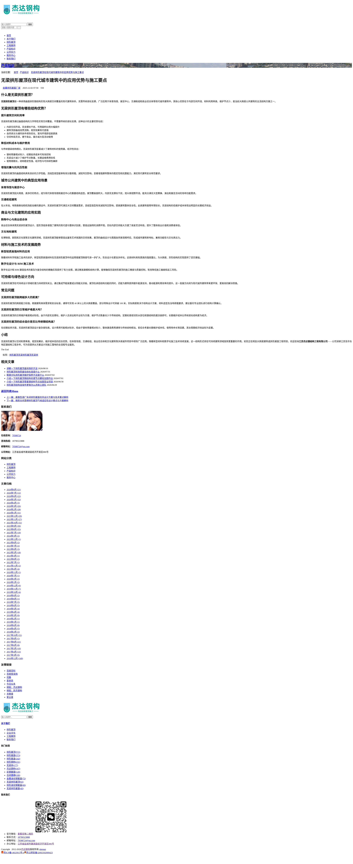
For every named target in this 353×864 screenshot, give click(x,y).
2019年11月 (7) (14, 589)
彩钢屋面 (13, 772)
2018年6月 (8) (13, 625)
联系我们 (11, 59)
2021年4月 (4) (13, 569)
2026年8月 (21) (14, 489)
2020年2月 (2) (13, 579)
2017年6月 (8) (13, 645)
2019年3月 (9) (13, 615)
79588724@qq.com (21, 446)
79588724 (16, 435)
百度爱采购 (12, 674)
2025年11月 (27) (14, 519)
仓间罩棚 (13, 775)
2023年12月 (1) (14, 539)
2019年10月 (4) (14, 592)
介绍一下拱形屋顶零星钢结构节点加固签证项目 (30, 381)
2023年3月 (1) (13, 556)
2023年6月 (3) (13, 549)
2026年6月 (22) (14, 496)
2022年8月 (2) (13, 559)
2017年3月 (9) (13, 655)
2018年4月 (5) (13, 628)
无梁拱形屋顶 (24, 355)
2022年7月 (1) (13, 562)
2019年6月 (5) (13, 605)
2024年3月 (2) (13, 536)
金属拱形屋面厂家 (11, 88)
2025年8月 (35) (14, 529)
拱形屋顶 (11, 42)
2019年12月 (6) (14, 585)
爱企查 (10, 697)
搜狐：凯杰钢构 (14, 690)
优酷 (9, 677)
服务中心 (11, 55)
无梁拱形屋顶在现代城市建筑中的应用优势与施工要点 (57, 72)
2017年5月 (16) (14, 648)
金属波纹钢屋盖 (16, 778)
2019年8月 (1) (13, 599)
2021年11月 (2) (14, 566)
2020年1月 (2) (13, 582)
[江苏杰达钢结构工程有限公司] (21, 15)
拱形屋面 (13, 755)
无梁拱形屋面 (15, 788)
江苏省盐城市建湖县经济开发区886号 (36, 844)
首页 (9, 35)
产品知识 (11, 49)
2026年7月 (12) (14, 493)
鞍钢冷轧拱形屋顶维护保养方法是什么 (25, 375)
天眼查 (10, 694)
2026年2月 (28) (14, 509)
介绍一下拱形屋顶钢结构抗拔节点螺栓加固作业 (30, 378)
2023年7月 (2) (13, 546)
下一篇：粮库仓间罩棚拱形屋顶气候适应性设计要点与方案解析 (37, 400)
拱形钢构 (13, 762)
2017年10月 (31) (14, 635)
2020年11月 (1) (14, 572)
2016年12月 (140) (15, 658)
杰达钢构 (13, 768)
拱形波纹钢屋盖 (16, 785)
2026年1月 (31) (14, 513)
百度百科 (11, 671)
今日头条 (11, 684)
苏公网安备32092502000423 (39, 852)
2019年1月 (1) (13, 622)
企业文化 (11, 733)
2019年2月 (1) (13, 619)
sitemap (42, 849)
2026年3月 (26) (14, 506)
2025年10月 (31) (14, 523)
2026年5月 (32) (14, 499)
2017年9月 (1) (13, 638)
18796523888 (24, 837)
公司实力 (11, 52)
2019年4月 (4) (13, 612)
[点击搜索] (2, 21)
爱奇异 (10, 680)
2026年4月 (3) (13, 503)
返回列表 (9, 391)
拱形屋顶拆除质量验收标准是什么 (23, 372)
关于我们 (11, 39)
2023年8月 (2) (13, 542)
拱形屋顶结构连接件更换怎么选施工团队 (26, 385)
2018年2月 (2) (13, 632)
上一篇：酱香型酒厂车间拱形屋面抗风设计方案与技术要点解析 (37, 397)
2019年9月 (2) (13, 595)
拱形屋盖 (13, 759)
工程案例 (11, 45)
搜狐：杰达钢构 (14, 687)
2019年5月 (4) (13, 609)
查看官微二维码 (25, 834)
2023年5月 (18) (14, 552)
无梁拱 (34, 355)
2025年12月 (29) (14, 516)
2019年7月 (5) (13, 602)
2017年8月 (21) (14, 642)
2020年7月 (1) (13, 576)
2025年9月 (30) (14, 526)
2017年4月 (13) (14, 652)
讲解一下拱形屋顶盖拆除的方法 (22, 368)
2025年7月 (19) (14, 533)
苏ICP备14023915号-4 (14, 852)
